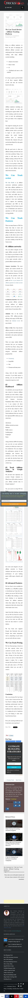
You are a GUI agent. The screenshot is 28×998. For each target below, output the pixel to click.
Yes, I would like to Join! (14, 504)
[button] (14, 493)
